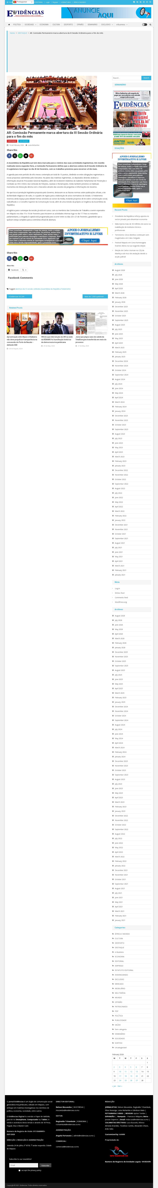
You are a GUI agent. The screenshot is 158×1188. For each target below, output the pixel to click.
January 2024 (120, 411)
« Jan (114, 1086)
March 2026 (119, 293)
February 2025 (120, 352)
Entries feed (119, 593)
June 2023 (119, 443)
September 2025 (121, 320)
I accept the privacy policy (30, 1170)
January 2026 (120, 302)
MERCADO (119, 984)
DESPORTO (68, 25)
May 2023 (119, 447)
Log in (117, 588)
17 (120, 1076)
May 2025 (119, 338)
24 (120, 1080)
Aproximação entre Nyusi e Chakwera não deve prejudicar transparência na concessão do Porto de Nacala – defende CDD (22, 341)
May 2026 (119, 284)
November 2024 (121, 366)
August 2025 (120, 325)
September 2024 (121, 375)
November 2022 (121, 475)
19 (131, 1076)
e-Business (120, 25)
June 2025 (119, 334)
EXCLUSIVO (105, 25)
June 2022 (119, 497)
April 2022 (119, 506)
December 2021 (121, 525)
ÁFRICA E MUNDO (80, 2)
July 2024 (118, 384)
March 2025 (119, 347)
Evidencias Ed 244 (17, 296)
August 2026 (120, 270)
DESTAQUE (12, 141)
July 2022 (118, 493)
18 (126, 1076)
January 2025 (120, 356)
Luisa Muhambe (33, 145)
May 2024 (119, 393)
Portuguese (21, 2)
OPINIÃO (80, 25)
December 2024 (121, 361)
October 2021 (120, 534)
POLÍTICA (17, 25)
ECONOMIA (44, 25)
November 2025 (121, 311)
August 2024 (120, 379)
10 (120, 1071)
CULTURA (56, 25)
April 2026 (119, 288)
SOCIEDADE (29, 25)
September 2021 (121, 538)
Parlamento (66, 289)
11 (126, 1071)
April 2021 (119, 561)
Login (48, 2)
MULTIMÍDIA (120, 993)
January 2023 (120, 466)
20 (137, 1076)
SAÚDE (118, 1025)
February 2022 (120, 516)
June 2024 (119, 388)
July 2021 (118, 547)
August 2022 (120, 488)
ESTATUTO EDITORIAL (35, 2)
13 (137, 1071)
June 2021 (119, 552)
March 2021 (119, 566)
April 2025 (119, 343)
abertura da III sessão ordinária (28, 289)
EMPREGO (119, 966)
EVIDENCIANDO (121, 975)
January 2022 (120, 520)
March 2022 (119, 511)
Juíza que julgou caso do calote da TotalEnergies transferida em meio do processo (91, 339)
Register (55, 2)
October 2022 (120, 479)
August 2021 (120, 543)
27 (137, 1080)
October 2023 (120, 425)
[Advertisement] (79, 53)
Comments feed (121, 597)
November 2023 (121, 420)
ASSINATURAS (66, 2)
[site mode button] (144, 24)
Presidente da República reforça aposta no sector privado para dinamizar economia (132, 218)
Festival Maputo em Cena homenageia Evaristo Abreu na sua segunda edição (130, 244)
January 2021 (120, 575)
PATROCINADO (121, 1006)
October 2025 (120, 316)
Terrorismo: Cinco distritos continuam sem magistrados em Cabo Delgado (132, 236)
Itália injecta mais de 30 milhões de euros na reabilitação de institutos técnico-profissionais (133, 227)
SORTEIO (118, 1043)
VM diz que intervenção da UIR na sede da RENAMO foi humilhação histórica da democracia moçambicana (57, 339)
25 (126, 1080)
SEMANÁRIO (92, 25)
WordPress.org (121, 602)
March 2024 (119, 402)
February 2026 (120, 297)
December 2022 (121, 470)
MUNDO (118, 997)
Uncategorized (121, 1047)
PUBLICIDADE (120, 1020)
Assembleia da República (51, 289)
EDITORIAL (119, 961)
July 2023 (118, 438)
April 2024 (119, 397)
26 (131, 1080)
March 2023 (119, 456)
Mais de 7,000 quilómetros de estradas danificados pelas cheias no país (96, 296)
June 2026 (119, 279)
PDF (116, 1011)
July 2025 (118, 329)
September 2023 (121, 429)
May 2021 (119, 556)
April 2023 (119, 452)
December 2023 (121, 416)
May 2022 (119, 502)
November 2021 (121, 529)
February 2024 (120, 406)
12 (131, 1071)
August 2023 (120, 434)
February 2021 (120, 570)
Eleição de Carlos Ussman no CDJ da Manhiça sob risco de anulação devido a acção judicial (131, 253)
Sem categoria (121, 1029)
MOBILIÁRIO (120, 988)
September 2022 (121, 484)
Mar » (120, 1086)
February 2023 (120, 461)
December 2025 (121, 306)
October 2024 (120, 370)
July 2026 (118, 275)
